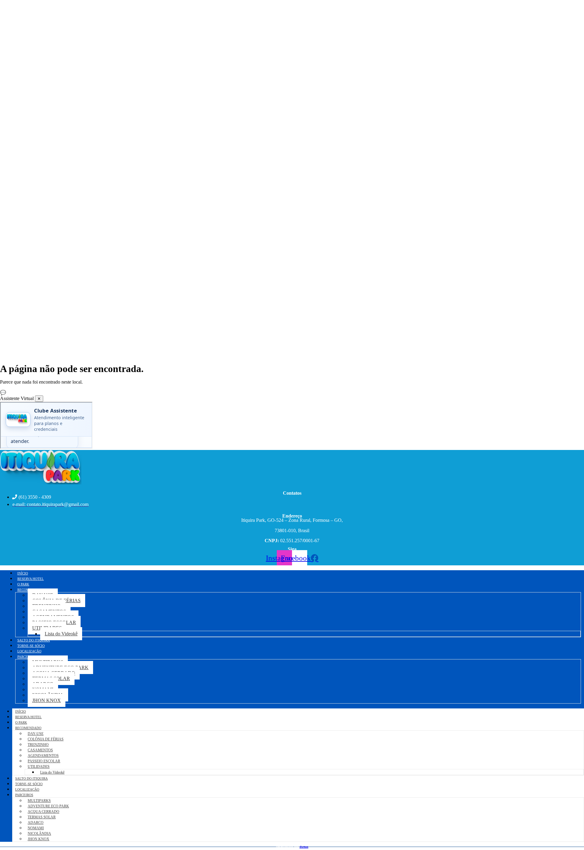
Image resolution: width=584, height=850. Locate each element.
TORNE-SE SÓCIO (29, 784)
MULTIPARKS (39, 801)
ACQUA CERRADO (43, 812)
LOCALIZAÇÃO (27, 789)
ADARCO (35, 822)
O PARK (21, 722)
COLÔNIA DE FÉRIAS (46, 739)
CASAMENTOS (40, 750)
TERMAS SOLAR (42, 817)
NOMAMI (36, 828)
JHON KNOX (46, 700)
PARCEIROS (26, 657)
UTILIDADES (39, 766)
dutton (304, 846)
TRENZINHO (38, 745)
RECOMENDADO (28, 728)
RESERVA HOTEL (28, 717)
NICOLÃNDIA (39, 833)
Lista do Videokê (61, 633)
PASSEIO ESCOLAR (44, 761)
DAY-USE (35, 734)
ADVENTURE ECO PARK (48, 806)
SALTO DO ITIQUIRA (31, 778)
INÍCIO (20, 711)
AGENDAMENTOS (43, 755)
